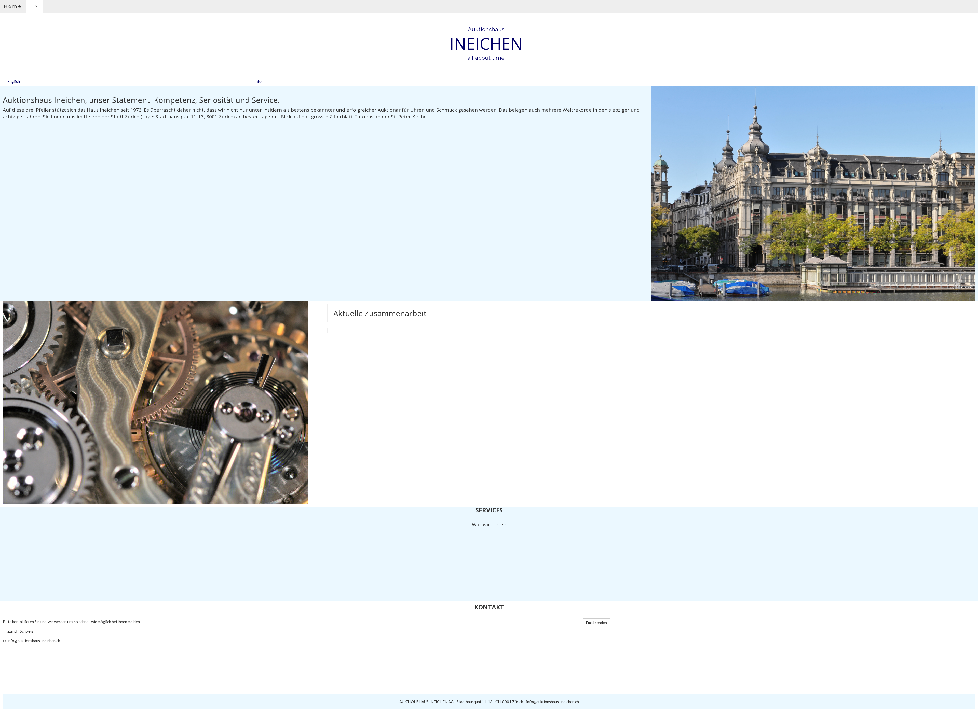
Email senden (596, 622)
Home (13, 6)
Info (34, 6)
